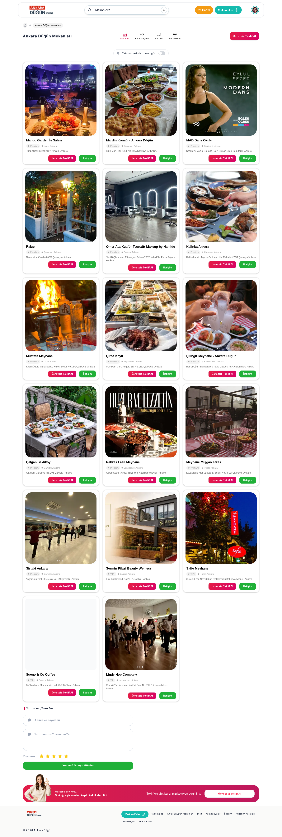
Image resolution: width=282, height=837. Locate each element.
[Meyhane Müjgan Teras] (221, 435)
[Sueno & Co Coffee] (61, 649)
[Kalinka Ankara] (221, 221)
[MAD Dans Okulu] (221, 113)
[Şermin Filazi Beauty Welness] (141, 541)
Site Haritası (146, 821)
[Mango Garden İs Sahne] (61, 113)
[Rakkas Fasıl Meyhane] (141, 435)
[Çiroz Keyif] (141, 329)
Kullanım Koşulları (245, 813)
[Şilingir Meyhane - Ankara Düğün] (221, 329)
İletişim (87, 158)
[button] (126, 10)
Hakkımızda (157, 813)
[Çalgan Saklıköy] (61, 435)
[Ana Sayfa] (41, 10)
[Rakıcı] (61, 221)
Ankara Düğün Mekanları (180, 813)
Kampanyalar (213, 813)
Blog (199, 813)
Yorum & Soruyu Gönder (78, 765)
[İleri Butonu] (30, 100)
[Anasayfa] (25, 25)
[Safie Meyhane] (221, 541)
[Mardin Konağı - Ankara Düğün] (141, 113)
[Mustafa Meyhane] (61, 329)
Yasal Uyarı (129, 821)
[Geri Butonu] (92, 100)
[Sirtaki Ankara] (61, 541)
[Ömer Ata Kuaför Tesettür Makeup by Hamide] (141, 221)
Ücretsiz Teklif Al (62, 158)
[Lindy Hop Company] (141, 649)
